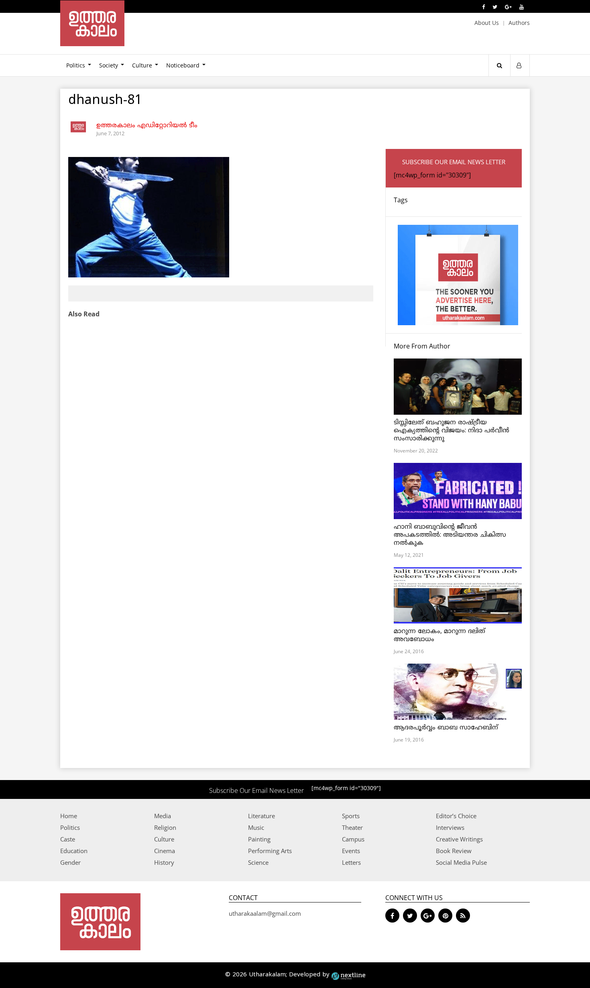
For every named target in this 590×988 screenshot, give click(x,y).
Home (68, 816)
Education (73, 851)
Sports (351, 816)
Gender (70, 862)
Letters (351, 862)
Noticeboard (182, 65)
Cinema (164, 851)
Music (256, 827)
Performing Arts (270, 851)
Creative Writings (459, 839)
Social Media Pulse (461, 862)
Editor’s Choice (456, 816)
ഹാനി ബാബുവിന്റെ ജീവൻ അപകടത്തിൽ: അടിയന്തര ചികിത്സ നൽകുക (450, 535)
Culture (142, 65)
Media (162, 816)
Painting (259, 839)
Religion (165, 827)
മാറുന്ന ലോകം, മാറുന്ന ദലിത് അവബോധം (439, 635)
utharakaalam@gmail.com (265, 913)
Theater (352, 827)
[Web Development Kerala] (348, 975)
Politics (75, 65)
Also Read (84, 314)
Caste (67, 839)
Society (108, 65)
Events (351, 851)
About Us (486, 22)
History (164, 862)
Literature (261, 816)
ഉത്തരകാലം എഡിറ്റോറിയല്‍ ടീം (146, 126)
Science (258, 862)
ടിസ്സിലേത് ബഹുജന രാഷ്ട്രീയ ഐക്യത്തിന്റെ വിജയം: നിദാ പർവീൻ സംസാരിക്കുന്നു (451, 431)
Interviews (450, 827)
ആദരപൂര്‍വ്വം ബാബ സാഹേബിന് (446, 728)
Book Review (454, 851)
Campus (353, 839)
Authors (519, 22)
